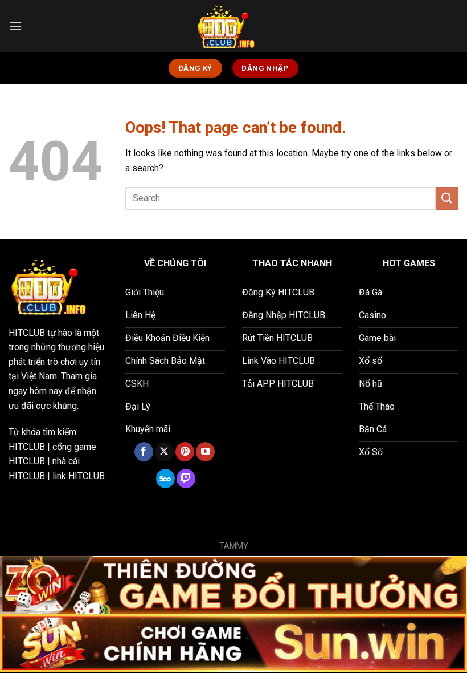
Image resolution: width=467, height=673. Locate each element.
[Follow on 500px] (165, 478)
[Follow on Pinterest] (184, 451)
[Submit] (447, 198)
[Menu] (15, 26)
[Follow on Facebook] (143, 451)
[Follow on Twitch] (186, 478)
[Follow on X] (164, 451)
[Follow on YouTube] (205, 451)
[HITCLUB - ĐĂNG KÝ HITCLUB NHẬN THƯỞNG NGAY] (233, 26)
